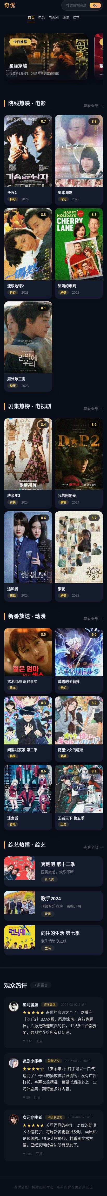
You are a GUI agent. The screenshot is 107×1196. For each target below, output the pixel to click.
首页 (31, 17)
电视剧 (54, 17)
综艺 (76, 17)
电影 (41, 17)
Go (95, 5)
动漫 (65, 17)
